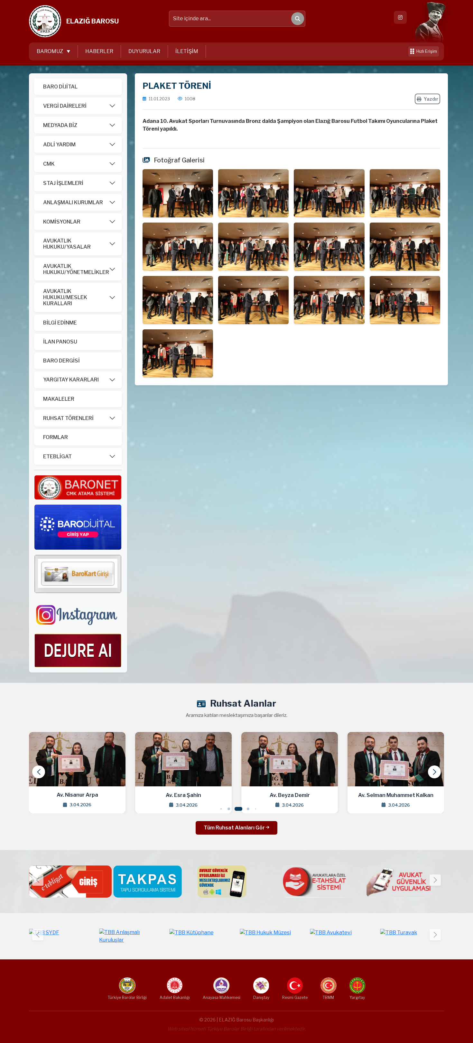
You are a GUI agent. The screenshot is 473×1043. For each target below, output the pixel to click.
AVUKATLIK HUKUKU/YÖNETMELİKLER (76, 269)
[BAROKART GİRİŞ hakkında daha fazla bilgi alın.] (77, 574)
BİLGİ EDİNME (60, 323)
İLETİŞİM (186, 51)
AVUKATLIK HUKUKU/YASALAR (67, 244)
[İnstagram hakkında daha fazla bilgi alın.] (77, 613)
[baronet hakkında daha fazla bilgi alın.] (77, 487)
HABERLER (99, 51)
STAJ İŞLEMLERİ (63, 183)
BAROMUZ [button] (50, 51)
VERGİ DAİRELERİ (65, 106)
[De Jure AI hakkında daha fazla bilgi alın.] (77, 650)
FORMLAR (55, 437)
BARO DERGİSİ (61, 361)
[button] (434, 771)
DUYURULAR (144, 51)
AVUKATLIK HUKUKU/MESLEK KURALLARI (65, 297)
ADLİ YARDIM (59, 145)
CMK (49, 164)
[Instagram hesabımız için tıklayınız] (400, 17)
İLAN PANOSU (60, 342)
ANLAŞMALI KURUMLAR (73, 202)
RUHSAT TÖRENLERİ (68, 418)
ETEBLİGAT (57, 456)
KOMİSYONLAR (61, 222)
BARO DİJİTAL (60, 87)
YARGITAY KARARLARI (71, 380)
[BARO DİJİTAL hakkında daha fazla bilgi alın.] (77, 527)
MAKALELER (58, 399)
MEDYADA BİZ (60, 125)
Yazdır (431, 99)
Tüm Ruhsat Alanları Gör (235, 828)
